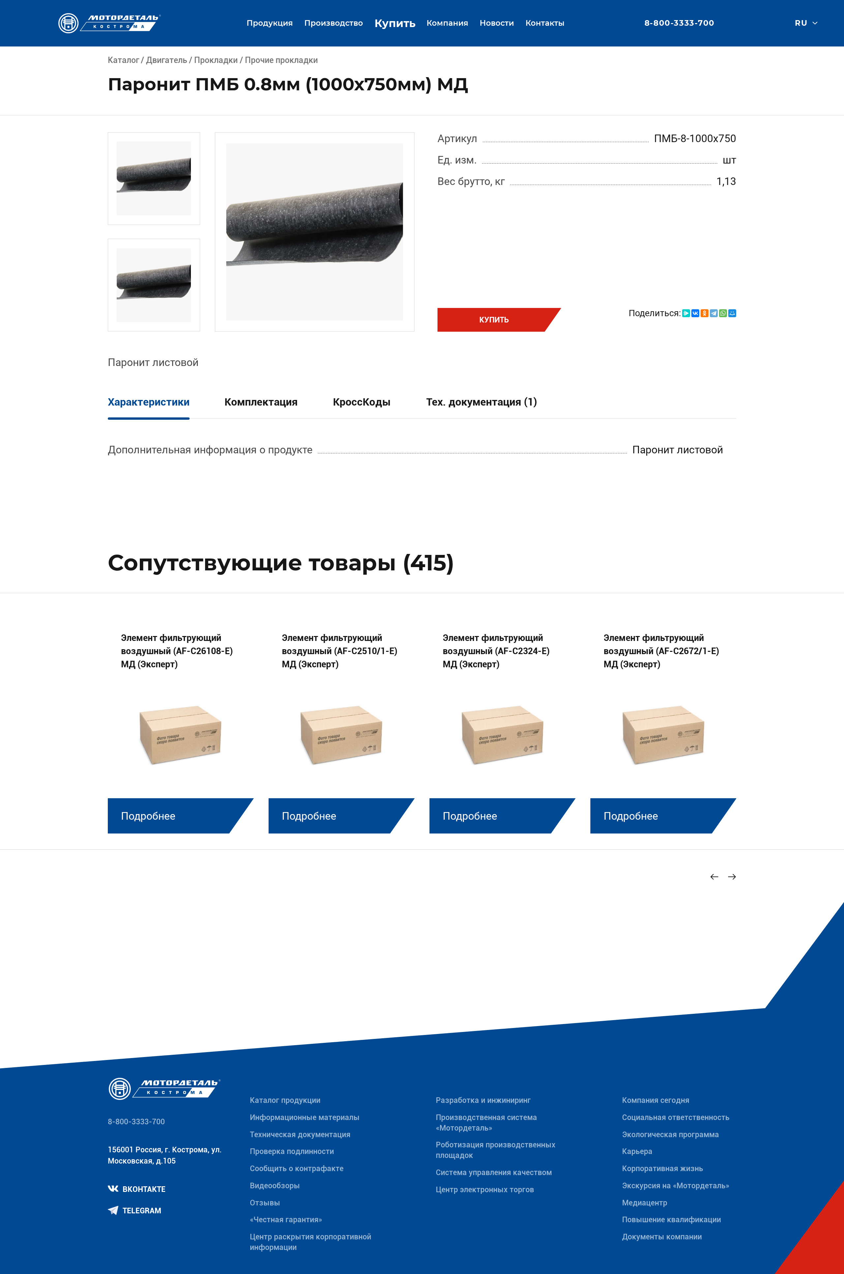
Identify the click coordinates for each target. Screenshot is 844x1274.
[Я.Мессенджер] (686, 313)
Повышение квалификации (671, 1219)
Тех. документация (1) (481, 402)
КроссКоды (362, 402)
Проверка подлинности (292, 1151)
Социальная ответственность (676, 1117)
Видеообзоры (275, 1185)
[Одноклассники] (704, 313)
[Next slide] (732, 876)
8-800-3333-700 (680, 23)
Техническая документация (300, 1134)
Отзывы (265, 1202)
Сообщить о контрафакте (297, 1168)
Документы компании (662, 1236)
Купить (395, 23)
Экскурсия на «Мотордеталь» (675, 1185)
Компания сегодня (655, 1100)
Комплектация (261, 402)
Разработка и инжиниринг (483, 1100)
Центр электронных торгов (485, 1189)
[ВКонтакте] (695, 313)
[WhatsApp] (723, 313)
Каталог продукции (285, 1100)
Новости (497, 23)
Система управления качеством (494, 1172)
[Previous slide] (714, 876)
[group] (181, 725)
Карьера (637, 1151)
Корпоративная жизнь (662, 1168)
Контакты (545, 23)
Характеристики (149, 402)
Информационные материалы (305, 1117)
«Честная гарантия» (286, 1219)
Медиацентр (644, 1202)
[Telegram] (714, 313)
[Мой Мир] (732, 313)
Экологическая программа (670, 1134)
